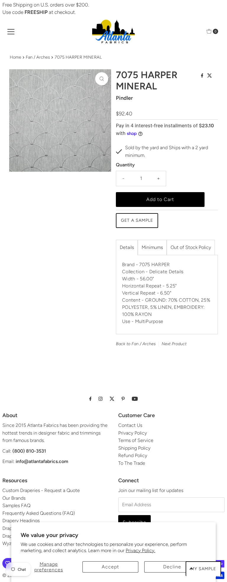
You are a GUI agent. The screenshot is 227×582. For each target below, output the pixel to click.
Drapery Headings (21, 520)
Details (127, 247)
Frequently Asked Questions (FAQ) (38, 513)
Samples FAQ (16, 505)
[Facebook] (90, 399)
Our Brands (13, 498)
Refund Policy (132, 455)
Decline (172, 567)
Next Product (174, 343)
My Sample (203, 568)
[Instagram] (100, 399)
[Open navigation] (11, 31)
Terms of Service (135, 440)
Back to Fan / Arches (136, 343)
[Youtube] (135, 399)
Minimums (152, 247)
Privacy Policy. (140, 550)
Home (15, 57)
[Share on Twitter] (209, 76)
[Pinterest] (123, 399)
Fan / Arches (38, 57)
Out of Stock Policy (191, 247)
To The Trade (131, 463)
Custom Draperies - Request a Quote (41, 490)
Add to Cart (160, 199)
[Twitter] (112, 399)
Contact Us (130, 425)
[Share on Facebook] (203, 76)
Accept (110, 567)
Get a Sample (137, 220)
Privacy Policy (132, 433)
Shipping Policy (134, 448)
